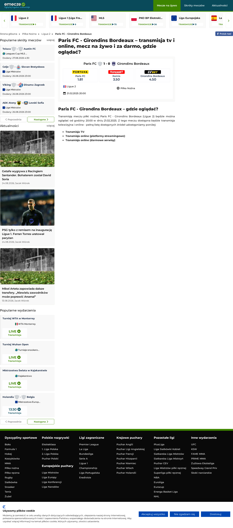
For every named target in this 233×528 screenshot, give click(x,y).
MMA (8, 463)
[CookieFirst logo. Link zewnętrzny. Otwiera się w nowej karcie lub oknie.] (4, 507)
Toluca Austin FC (19, 48)
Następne (40, 119)
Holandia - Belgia (19, 396)
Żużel (8, 496)
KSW (194, 449)
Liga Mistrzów (13, 71)
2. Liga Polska (50, 453)
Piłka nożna (12, 468)
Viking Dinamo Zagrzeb (24, 84)
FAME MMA (198, 453)
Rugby (9, 477)
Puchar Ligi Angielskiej (130, 449)
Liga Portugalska (89, 472)
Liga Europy (49, 477)
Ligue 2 (71, 86)
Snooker (10, 486)
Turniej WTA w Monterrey (19, 318)
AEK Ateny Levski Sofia (23, 102)
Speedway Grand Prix (204, 468)
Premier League (89, 444)
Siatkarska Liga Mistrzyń (168, 458)
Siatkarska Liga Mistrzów (169, 453)
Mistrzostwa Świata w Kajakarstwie (25, 370)
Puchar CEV (161, 463)
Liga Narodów (50, 486)
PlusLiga (159, 444)
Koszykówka (12, 458)
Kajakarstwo (25, 376)
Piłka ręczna (12, 472)
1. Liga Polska (50, 449)
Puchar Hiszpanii (126, 458)
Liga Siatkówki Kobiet (167, 449)
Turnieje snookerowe (29, 350)
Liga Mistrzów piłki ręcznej (170, 468)
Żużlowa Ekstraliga (202, 463)
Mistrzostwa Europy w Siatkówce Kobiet (29, 402)
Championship (88, 468)
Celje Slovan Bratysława (23, 66)
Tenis (8, 491)
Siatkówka (11, 482)
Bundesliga (86, 453)
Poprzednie (14, 119)
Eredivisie (85, 477)
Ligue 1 (83, 463)
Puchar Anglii (124, 444)
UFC (193, 444)
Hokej (8, 453)
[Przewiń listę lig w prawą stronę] (228, 20)
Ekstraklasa (49, 444)
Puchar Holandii (126, 472)
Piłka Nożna (125, 88)
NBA (156, 477)
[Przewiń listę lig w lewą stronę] (4, 20)
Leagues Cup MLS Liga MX (16, 53)
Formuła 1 (11, 449)
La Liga (83, 449)
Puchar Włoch (125, 468)
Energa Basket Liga (166, 491)
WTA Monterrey (27, 324)
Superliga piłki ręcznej (167, 472)
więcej (51, 40)
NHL (156, 496)
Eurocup (159, 486)
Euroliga (159, 482)
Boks (8, 444)
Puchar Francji (125, 453)
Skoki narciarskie (201, 472)
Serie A (83, 458)
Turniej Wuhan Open (16, 344)
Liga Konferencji (52, 482)
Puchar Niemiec (126, 463)
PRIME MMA (198, 458)
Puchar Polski (50, 458)
